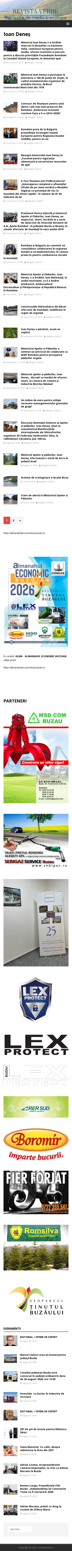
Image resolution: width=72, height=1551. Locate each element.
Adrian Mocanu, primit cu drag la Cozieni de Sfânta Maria (40, 1508)
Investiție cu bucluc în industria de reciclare (42, 1395)
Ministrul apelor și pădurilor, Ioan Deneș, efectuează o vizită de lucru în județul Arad (44, 458)
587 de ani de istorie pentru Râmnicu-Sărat (43, 1430)
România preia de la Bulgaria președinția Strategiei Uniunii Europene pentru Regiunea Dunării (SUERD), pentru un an (42, 134)
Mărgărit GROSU (34, 62)
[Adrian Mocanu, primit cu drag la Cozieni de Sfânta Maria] (10, 1513)
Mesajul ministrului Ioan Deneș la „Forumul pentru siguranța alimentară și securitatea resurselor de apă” (44, 160)
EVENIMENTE (12, 1329)
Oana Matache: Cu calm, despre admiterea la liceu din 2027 (40, 1448)
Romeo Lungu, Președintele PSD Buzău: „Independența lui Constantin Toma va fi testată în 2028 (43, 1489)
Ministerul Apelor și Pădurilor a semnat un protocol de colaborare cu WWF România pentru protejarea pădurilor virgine (44, 353)
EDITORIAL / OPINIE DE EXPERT (38, 1337)
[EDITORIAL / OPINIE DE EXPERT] (10, 1344)
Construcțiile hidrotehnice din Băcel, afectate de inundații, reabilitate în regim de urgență (43, 310)
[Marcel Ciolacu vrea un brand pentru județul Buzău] (10, 1361)
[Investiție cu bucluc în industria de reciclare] (10, 1400)
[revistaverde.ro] (36, 18)
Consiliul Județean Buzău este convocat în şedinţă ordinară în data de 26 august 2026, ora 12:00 (42, 1376)
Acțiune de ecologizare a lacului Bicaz (45, 477)
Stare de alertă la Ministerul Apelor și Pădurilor (44, 497)
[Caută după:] (20, 1529)
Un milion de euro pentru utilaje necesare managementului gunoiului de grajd (44, 403)
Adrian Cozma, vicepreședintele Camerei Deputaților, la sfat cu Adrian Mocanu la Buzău (44, 1468)
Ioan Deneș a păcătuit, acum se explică (40, 330)
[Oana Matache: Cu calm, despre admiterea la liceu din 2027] (10, 1453)
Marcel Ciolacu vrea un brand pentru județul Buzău (43, 1356)
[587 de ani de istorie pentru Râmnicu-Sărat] (10, 1436)
